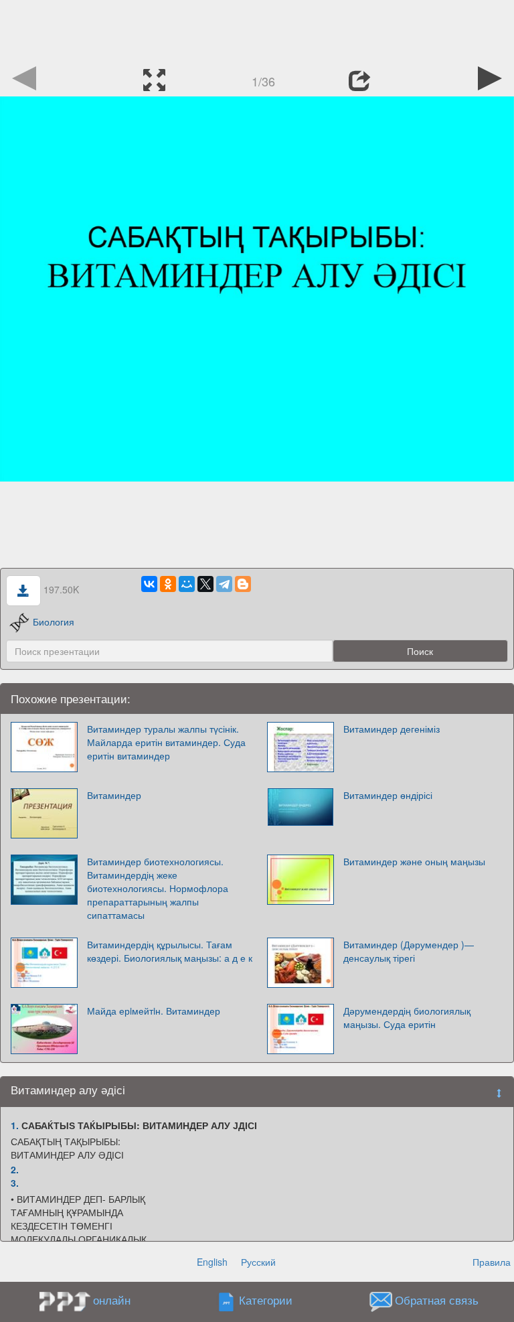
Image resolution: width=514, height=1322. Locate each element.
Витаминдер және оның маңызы (414, 861)
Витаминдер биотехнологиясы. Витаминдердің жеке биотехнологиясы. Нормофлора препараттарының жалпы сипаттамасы (157, 888)
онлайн (112, 1300)
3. (15, 1182)
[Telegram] (224, 584)
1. (15, 1125)
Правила (492, 1261)
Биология (53, 621)
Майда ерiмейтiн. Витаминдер (153, 1010)
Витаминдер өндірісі (387, 795)
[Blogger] (243, 584)
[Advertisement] (257, 30)
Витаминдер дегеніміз (391, 728)
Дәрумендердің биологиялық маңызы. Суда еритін (406, 1017)
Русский (258, 1261)
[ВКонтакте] (149, 584)
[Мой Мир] (187, 584)
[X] (205, 584)
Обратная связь (437, 1301)
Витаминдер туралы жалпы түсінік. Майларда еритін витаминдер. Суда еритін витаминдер (166, 742)
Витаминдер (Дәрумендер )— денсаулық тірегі (408, 951)
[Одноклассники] (168, 584)
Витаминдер (114, 795)
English (212, 1261)
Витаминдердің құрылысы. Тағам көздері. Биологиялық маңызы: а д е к (169, 951)
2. (15, 1169)
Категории (265, 1301)
